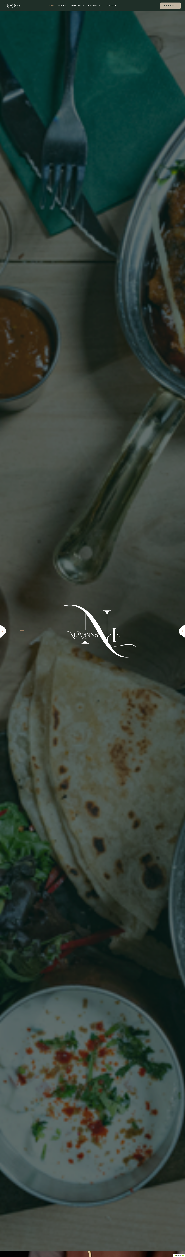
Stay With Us (94, 6)
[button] (3, 631)
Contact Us (112, 6)
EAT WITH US (76, 6)
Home (51, 6)
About (61, 6)
